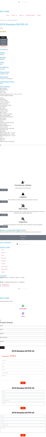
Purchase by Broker (30, 15)
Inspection (3, 260)
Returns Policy (4, 269)
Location (3, 263)
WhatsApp (3, 46)
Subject (2, 333)
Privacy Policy (4, 266)
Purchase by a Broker (23, 185)
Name (1, 325)
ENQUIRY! (3, 37)
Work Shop (3, 258)
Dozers (5, 20)
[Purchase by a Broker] (23, 182)
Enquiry (2, 341)
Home (1, 20)
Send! (2, 347)
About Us (21, 15)
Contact (39, 15)
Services (13, 15)
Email (1, 329)
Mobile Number (3, 337)
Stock (7, 15)
